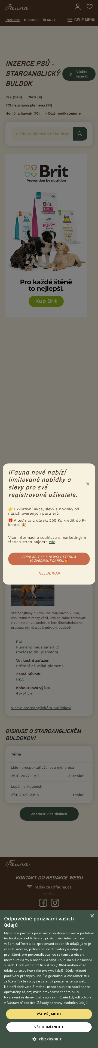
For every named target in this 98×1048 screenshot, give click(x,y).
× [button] (92, 916)
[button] (49, 1039)
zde (52, 542)
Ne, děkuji (49, 573)
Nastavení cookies (21, 1002)
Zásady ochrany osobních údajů (62, 1002)
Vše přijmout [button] (49, 1014)
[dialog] (49, 979)
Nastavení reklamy (19, 997)
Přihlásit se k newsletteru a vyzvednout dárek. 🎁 (49, 558)
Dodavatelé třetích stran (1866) (41, 965)
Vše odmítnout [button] (48, 1027)
